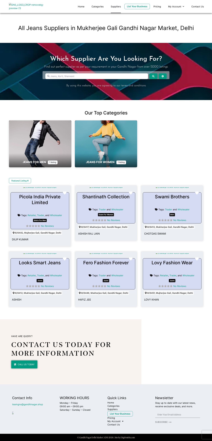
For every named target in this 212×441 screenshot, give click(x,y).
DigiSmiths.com (128, 437)
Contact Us (197, 6)
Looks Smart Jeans (40, 262)
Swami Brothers (172, 196)
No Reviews (47, 225)
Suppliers (116, 6)
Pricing (157, 6)
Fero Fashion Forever (106, 262)
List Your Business (137, 6)
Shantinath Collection (106, 196)
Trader (40, 215)
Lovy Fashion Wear (172, 262)
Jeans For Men (35, 162)
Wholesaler (56, 215)
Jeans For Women (100, 162)
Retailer (32, 215)
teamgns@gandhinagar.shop (27, 404)
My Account (174, 6)
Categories (98, 6)
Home (81, 6)
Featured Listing (19, 180)
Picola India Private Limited (40, 199)
